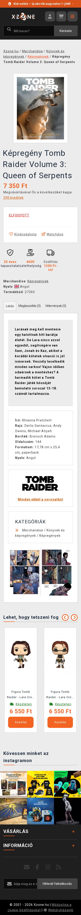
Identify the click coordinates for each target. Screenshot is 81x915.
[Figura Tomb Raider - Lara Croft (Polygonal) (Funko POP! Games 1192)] (21, 654)
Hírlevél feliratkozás (57, 884)
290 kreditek (13, 197)
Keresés (66, 31)
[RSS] (58, 867)
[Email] (26, 867)
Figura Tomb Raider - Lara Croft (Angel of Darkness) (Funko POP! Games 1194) (60, 695)
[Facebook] (37, 867)
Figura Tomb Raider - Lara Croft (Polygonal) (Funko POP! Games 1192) (21, 695)
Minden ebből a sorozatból (40, 499)
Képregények (38, 281)
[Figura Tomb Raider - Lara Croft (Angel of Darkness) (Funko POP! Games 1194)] (60, 654)
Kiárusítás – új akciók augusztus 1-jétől (43, 3)
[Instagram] (48, 867)
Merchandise (32, 530)
